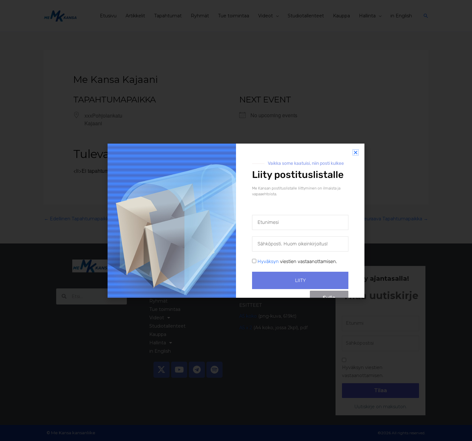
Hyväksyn (268, 261)
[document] (236, 220)
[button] (355, 152)
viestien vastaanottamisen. (297, 261)
